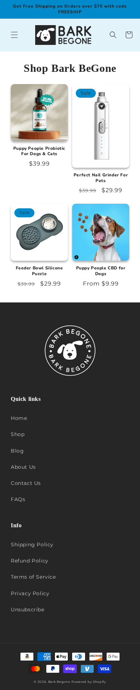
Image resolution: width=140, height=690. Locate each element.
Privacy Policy (30, 593)
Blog (17, 451)
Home (19, 418)
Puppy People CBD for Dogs (101, 271)
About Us (23, 467)
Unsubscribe (28, 609)
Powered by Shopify (88, 682)
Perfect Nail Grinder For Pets (101, 178)
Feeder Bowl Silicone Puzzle (39, 271)
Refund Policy (29, 560)
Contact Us (26, 483)
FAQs (18, 499)
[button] (14, 35)
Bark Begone (59, 682)
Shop (17, 434)
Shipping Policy (32, 544)
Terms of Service (33, 577)
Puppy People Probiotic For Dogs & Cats (39, 151)
